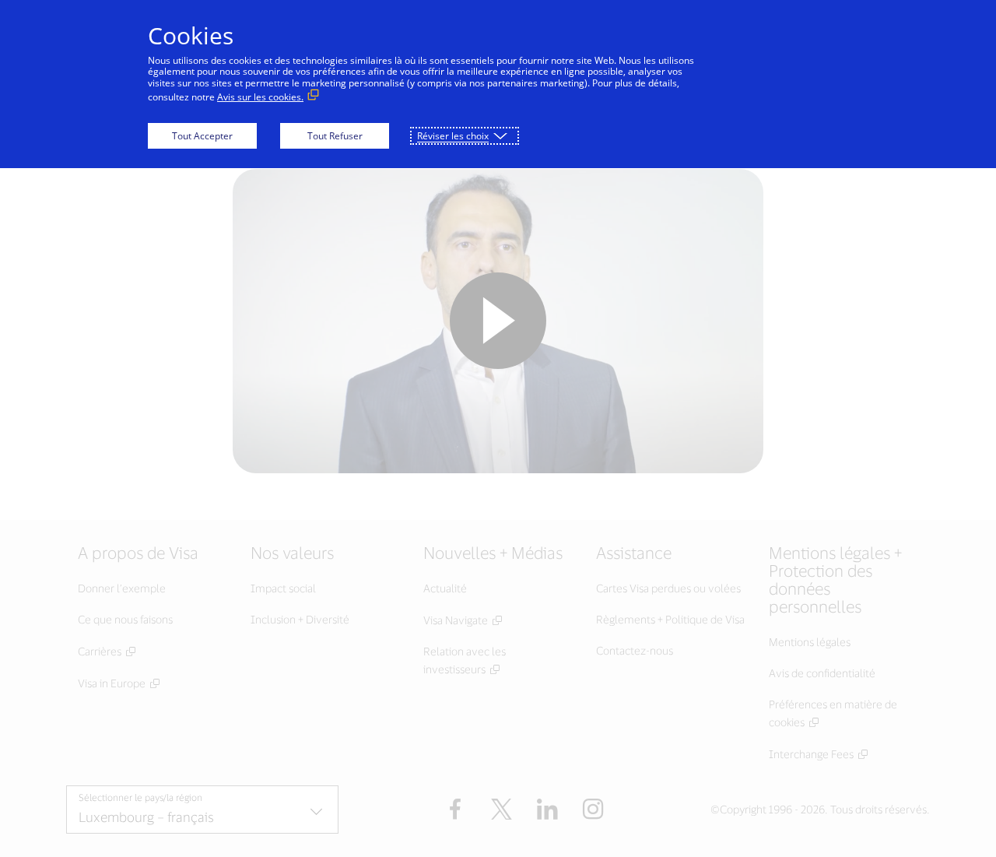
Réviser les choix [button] (453, 135)
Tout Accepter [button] (202, 135)
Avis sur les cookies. (260, 97)
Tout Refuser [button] (335, 135)
